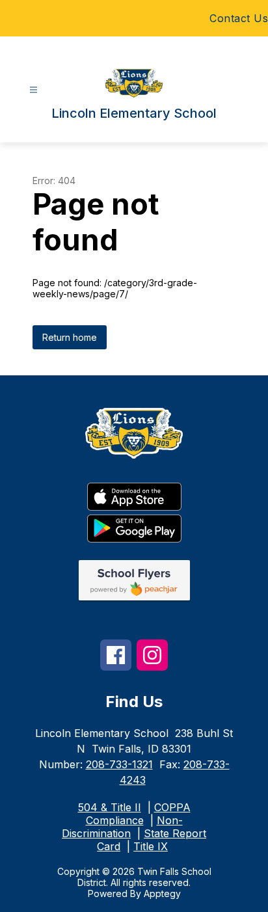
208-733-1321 (119, 764)
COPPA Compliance (138, 814)
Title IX (150, 846)
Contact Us (238, 18)
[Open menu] (33, 90)
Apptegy (162, 893)
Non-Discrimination (122, 827)
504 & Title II (109, 807)
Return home (69, 337)
